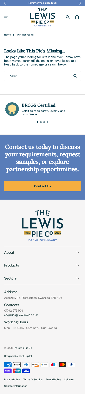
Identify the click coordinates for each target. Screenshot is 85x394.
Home (7, 34)
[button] (8, 17)
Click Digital (25, 356)
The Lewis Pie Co (22, 348)
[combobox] (37, 76)
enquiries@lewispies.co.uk (21, 315)
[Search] (75, 76)
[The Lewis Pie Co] (42, 17)
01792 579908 (13, 310)
